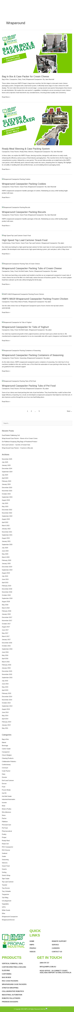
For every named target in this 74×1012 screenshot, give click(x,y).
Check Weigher (7, 755)
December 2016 (7, 643)
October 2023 (6, 494)
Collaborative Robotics (9, 761)
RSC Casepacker (7, 847)
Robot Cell (5, 844)
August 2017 (6, 627)
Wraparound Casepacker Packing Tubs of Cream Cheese (32, 268)
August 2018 (6, 601)
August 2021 (6, 538)
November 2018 (7, 592)
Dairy (19, 79)
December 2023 (7, 487)
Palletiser (5, 821)
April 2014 (5, 719)
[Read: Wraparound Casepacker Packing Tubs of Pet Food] (19, 381)
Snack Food (23, 187)
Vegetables (5, 904)
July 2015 (5, 681)
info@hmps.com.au (48, 967)
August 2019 (6, 573)
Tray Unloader (6, 891)
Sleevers (31, 151)
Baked (4, 742)
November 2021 (7, 532)
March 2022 (5, 525)
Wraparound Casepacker (34, 79)
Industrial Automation (8, 799)
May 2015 (5, 687)
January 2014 (6, 725)
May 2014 (5, 715)
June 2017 (5, 630)
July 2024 (5, 475)
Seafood (4, 853)
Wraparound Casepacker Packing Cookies (24, 184)
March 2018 (5, 608)
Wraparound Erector (8, 920)
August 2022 (6, 519)
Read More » (6, 97)
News (4, 815)
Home (32, 941)
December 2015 (7, 671)
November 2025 (7, 459)
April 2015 (5, 690)
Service (55, 945)
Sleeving (6, 970)
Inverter (4, 802)
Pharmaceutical (7, 831)
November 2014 (7, 700)
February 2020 (6, 560)
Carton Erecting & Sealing (14, 967)
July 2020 (5, 547)
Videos (32, 951)
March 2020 (5, 557)
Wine (3, 913)
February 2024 (6, 481)
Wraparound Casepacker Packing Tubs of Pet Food (29, 386)
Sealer (4, 856)
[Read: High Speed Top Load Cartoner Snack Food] (16, 235)
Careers (56, 948)
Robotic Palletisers (11, 998)
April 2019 (5, 582)
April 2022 (5, 522)
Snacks (4, 869)
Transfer (4, 885)
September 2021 (7, 535)
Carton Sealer (6, 749)
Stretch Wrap (6, 875)
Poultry (4, 834)
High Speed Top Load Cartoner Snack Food (24, 240)
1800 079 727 (44, 963)
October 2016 (6, 646)
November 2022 (7, 513)
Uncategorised (6, 901)
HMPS (32, 945)
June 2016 (5, 652)
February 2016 (6, 665)
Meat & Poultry (23, 302)
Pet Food (22, 388)
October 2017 (6, 624)
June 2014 (5, 712)
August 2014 (6, 709)
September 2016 (7, 649)
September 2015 (7, 677)
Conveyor (5, 768)
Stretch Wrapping (10, 988)
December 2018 (7, 589)
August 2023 (6, 500)
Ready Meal (23, 151)
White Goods (6, 910)
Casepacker (13, 79)
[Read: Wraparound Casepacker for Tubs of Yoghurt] (17, 322)
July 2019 (5, 576)
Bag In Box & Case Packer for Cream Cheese (25, 76)
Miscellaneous (6, 812)
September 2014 (7, 706)
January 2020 (6, 563)
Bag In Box (6, 977)
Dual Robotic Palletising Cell (11, 435)
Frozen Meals (6, 790)
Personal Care (6, 825)
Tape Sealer (5, 878)
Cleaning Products (7, 758)
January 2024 (6, 484)
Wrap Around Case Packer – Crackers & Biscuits (17, 448)
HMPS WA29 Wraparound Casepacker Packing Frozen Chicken (35, 299)
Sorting (4, 872)
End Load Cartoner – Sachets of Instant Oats (16, 445)
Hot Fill (4, 793)
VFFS (4, 907)
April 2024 (5, 478)
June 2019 (5, 579)
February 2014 (6, 722)
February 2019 (6, 585)
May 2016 (5, 655)
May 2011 (5, 728)
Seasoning (23, 358)
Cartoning (6, 974)
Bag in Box (5, 79)
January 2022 (6, 528)
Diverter (4, 777)
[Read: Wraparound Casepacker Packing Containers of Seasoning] (21, 350)
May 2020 (5, 554)
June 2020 (5, 551)
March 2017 (5, 636)
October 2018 (6, 595)
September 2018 (7, 598)
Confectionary (6, 243)
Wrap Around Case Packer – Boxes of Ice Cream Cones (19, 438)
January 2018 (6, 614)
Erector (4, 783)
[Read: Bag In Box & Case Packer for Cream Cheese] (37, 53)
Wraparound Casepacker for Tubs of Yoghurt (25, 327)
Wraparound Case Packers (14, 984)
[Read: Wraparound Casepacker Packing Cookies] (16, 179)
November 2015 (7, 674)
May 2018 (5, 605)
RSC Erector (6, 850)
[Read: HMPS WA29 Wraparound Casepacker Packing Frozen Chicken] (23, 294)
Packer (16, 151)
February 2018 (6, 611)
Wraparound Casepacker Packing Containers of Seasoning (32, 355)
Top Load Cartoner (35, 243)
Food (23, 79)
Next (69, 411)
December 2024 (7, 468)
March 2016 (5, 662)
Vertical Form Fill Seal (12, 963)
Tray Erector (6, 888)
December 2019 (7, 566)
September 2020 (7, 544)
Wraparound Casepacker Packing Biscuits (24, 212)
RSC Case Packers (10, 981)
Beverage (5, 745)
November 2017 (7, 620)
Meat (16, 302)
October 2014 (6, 703)
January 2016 (6, 668)
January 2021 (6, 541)
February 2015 (6, 693)
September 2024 (7, 471)
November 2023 (7, 490)
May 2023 (5, 506)
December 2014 (7, 696)
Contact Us (57, 951)
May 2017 (5, 633)
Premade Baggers (10, 1002)
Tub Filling (5, 897)
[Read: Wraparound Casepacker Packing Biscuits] (16, 207)
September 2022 (7, 516)
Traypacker (5, 894)
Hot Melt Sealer (23, 271)
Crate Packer (6, 771)
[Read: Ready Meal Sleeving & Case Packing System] (37, 125)
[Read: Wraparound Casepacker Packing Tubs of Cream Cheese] (21, 263)
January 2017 (6, 639)
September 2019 (7, 570)
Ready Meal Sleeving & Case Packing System (26, 148)
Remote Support (59, 941)
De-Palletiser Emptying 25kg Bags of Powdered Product (19, 441)
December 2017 (7, 617)
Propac (4, 837)
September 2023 (7, 497)
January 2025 (6, 465)
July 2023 (5, 503)
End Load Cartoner (8, 780)
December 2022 (7, 509)
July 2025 (5, 462)
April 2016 (5, 658)
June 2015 (5, 684)
